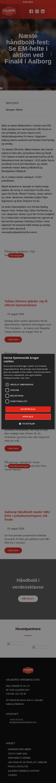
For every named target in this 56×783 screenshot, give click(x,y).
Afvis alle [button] (28, 416)
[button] (28, 423)
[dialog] (28, 391)
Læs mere (25, 378)
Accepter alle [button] (28, 409)
